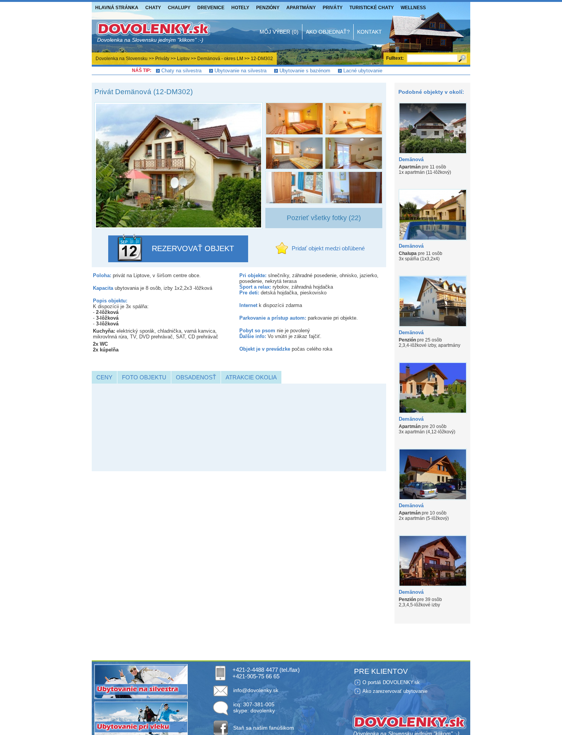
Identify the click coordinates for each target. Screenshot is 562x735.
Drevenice (210, 7)
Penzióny (267, 7)
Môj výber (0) (279, 32)
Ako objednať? (328, 32)
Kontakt (369, 32)
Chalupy (179, 7)
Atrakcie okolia (251, 377)
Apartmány (301, 7)
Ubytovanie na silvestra (240, 71)
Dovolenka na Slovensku (122, 58)
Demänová (411, 159)
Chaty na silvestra (181, 71)
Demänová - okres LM (220, 58)
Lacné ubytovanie (362, 71)
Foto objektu (144, 377)
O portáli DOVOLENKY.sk (391, 682)
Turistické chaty (371, 7)
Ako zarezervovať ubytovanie (394, 691)
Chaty (153, 7)
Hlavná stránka (116, 7)
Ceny (104, 377)
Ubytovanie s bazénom (304, 71)
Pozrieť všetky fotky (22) (324, 218)
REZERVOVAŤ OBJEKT (193, 248)
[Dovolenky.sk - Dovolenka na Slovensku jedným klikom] (153, 31)
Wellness (413, 7)
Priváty (333, 7)
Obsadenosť (196, 377)
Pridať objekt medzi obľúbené (328, 248)
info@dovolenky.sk (255, 690)
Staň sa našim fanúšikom (263, 728)
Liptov (183, 58)
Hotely (240, 7)
